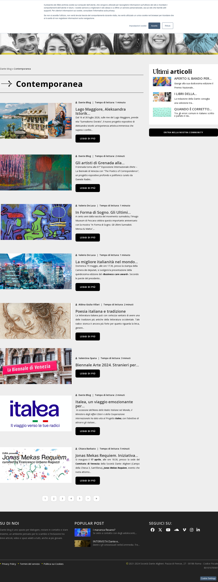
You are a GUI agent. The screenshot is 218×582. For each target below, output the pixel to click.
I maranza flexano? (104, 530)
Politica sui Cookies (54, 563)
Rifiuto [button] (167, 25)
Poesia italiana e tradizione (100, 311)
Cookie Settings (208, 578)
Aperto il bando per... (193, 78)
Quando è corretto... (193, 109)
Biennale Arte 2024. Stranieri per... (107, 364)
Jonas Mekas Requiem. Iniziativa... (106, 455)
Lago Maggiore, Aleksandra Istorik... (100, 111)
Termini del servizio (30, 563)
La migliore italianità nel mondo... (106, 261)
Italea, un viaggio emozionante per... (104, 403)
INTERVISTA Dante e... (106, 541)
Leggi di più (87, 138)
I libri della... (185, 94)
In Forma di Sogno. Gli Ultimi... (103, 212)
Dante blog (5, 68)
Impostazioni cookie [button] (138, 25)
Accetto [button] (154, 25)
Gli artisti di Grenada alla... (99, 162)
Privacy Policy (9, 563)
